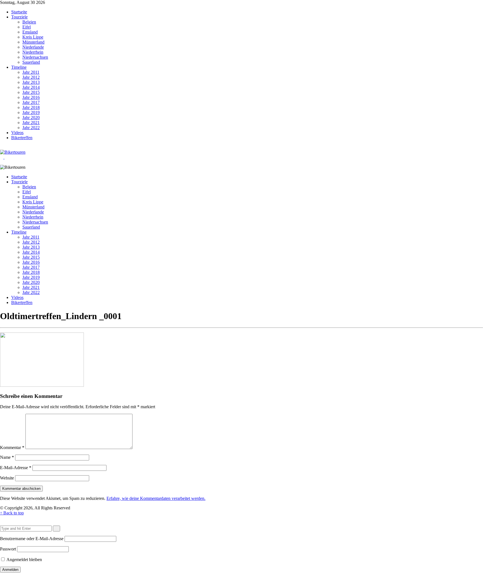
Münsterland (33, 42)
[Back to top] (1, 518)
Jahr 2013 (31, 82)
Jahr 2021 (31, 122)
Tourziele (19, 17)
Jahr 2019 (31, 112)
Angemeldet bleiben (24, 559)
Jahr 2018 (31, 107)
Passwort (8, 549)
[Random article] (1, 147)
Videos (17, 132)
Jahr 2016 (31, 97)
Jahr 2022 (31, 127)
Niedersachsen (35, 57)
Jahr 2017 (31, 102)
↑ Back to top (12, 512)
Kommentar (12, 447)
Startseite (19, 12)
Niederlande (33, 47)
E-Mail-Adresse (15, 467)
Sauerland (31, 62)
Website (7, 478)
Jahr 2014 (31, 87)
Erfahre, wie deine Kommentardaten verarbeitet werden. (155, 498)
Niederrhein (32, 52)
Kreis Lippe (32, 37)
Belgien (29, 22)
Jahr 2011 (30, 72)
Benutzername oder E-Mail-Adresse (31, 538)
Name (7, 457)
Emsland (30, 32)
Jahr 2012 (31, 77)
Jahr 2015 (31, 92)
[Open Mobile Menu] (6, 157)
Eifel (26, 27)
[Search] (6, 147)
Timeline (19, 67)
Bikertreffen (21, 137)
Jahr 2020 (31, 117)
